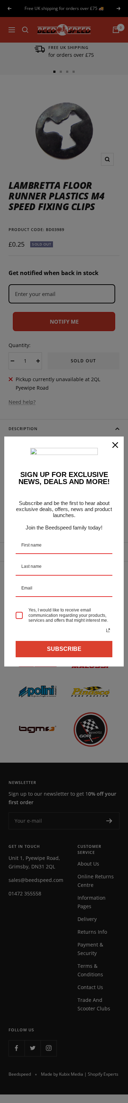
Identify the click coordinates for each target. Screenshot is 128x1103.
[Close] (115, 445)
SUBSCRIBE (64, 649)
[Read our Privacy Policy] (108, 630)
